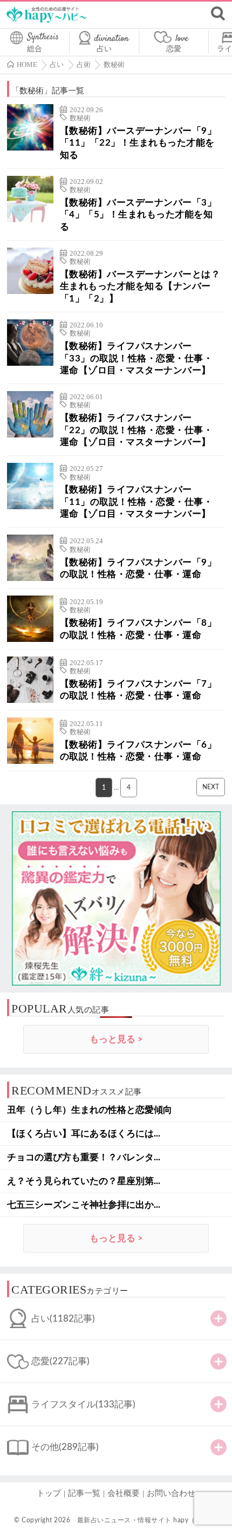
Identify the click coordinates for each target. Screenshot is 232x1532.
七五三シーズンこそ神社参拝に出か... (83, 1204)
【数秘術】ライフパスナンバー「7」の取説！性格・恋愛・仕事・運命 (138, 689)
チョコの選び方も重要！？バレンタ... (83, 1157)
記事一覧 (84, 1493)
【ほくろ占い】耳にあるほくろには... (83, 1133)
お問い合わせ (171, 1493)
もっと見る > (116, 1039)
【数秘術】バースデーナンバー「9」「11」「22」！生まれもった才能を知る (138, 143)
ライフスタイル (83, 1404)
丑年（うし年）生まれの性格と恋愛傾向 (89, 1109)
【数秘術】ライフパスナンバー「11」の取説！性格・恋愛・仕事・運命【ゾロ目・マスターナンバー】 (136, 501)
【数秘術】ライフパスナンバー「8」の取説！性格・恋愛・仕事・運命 (138, 628)
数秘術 (80, 118)
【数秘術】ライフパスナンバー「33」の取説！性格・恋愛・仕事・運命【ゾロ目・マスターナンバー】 (136, 358)
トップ (49, 1493)
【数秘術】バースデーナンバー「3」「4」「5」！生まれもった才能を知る (138, 214)
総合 (34, 49)
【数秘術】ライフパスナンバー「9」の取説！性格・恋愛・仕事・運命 (138, 568)
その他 (65, 1447)
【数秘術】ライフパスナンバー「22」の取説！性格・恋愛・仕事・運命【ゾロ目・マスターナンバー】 (136, 430)
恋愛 (173, 49)
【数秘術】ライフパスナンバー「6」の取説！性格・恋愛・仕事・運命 (138, 750)
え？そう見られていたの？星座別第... (83, 1181)
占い (104, 49)
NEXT (210, 787)
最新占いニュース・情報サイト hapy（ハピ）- (147, 1520)
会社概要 (123, 1493)
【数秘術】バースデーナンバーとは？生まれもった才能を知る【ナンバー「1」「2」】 (140, 286)
